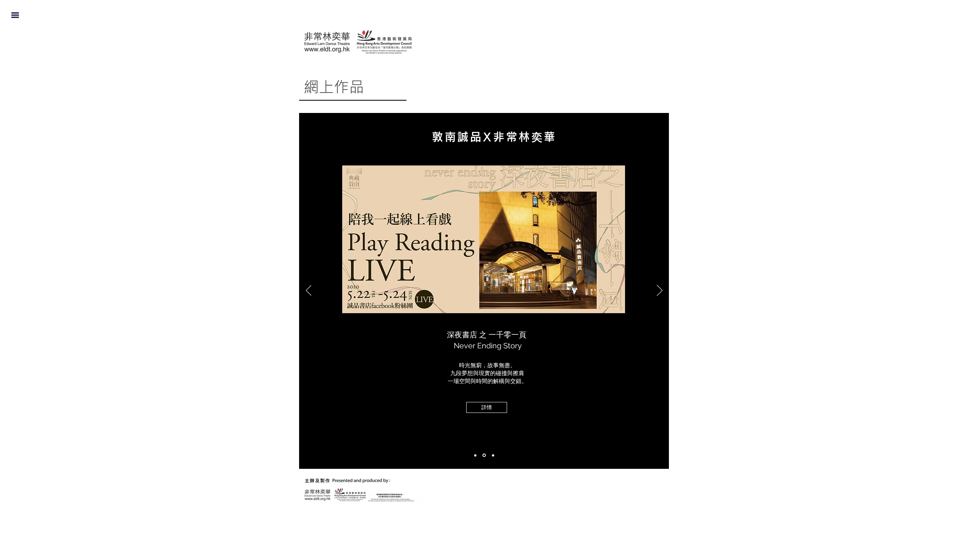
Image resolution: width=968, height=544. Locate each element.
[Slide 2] (492, 455)
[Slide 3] (483, 455)
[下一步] (659, 291)
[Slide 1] (475, 455)
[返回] (309, 291)
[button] (15, 15)
